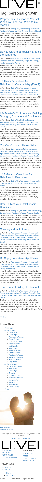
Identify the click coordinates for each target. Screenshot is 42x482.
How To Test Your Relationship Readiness (18, 205)
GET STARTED (11, 475)
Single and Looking (31, 60)
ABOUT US (6, 452)
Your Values (35, 28)
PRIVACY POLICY (29, 460)
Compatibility (19, 60)
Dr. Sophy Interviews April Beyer (19, 258)
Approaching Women (16, 337)
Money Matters (14, 343)
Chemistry (33, 88)
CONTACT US (28, 454)
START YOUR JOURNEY (21, 438)
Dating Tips (15, 28)
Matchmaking (5, 122)
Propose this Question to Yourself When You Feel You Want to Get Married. (20, 22)
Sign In (8, 473)
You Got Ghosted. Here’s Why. (18, 145)
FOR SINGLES (7, 450)
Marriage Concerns (21, 31)
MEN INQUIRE (5, 427)
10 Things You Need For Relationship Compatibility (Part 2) (20, 82)
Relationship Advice (7, 31)
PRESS (25, 456)
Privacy (7, 389)
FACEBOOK (6, 469)
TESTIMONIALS (7, 455)
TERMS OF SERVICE (30, 458)
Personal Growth (35, 31)
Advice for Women (13, 63)
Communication (35, 58)
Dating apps (29, 151)
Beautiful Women (15, 350)
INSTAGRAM (6, 467)
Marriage (3, 63)
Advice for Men (24, 122)
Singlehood (13, 362)
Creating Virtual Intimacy (14, 229)
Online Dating (25, 28)
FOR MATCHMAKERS (9, 457)
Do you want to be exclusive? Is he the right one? (20, 53)
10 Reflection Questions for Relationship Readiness (16, 175)
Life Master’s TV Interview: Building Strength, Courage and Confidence (21, 114)
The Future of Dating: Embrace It (19, 287)
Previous (3, 317)
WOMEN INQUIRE (6, 429)
